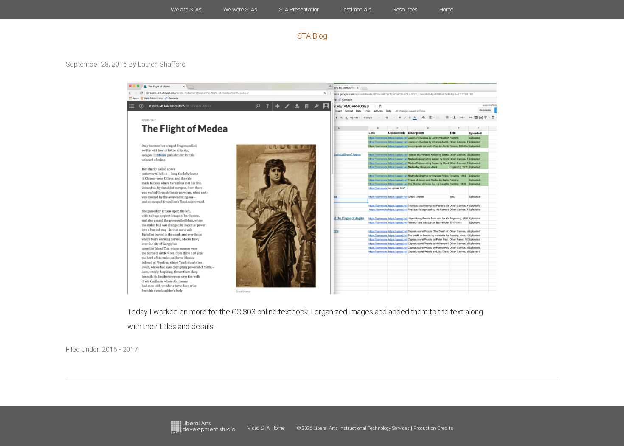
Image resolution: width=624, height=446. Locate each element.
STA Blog (312, 35)
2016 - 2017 (120, 349)
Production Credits (433, 428)
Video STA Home (265, 428)
